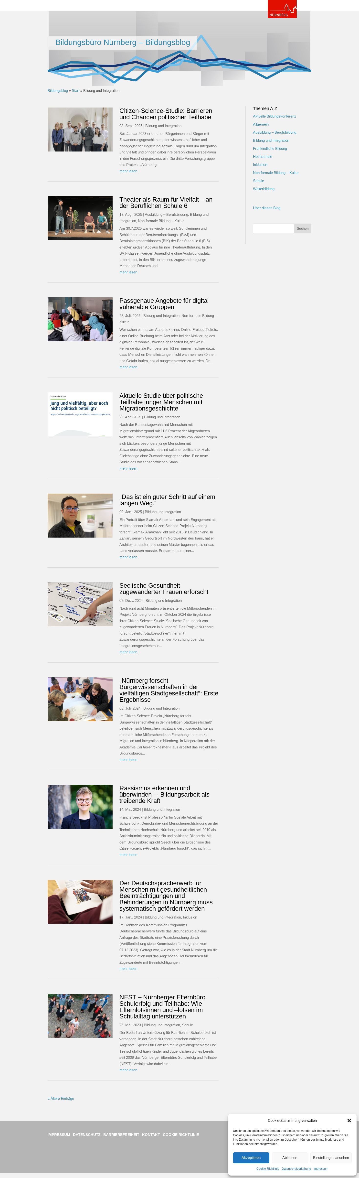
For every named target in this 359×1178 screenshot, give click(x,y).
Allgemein (261, 124)
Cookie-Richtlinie (267, 1168)
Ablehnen (289, 1158)
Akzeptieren (251, 1158)
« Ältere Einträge (61, 1098)
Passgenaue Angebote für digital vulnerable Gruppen (164, 304)
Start (75, 90)
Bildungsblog (58, 90)
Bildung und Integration (163, 126)
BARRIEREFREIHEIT (121, 1135)
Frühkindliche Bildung (270, 148)
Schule (187, 1025)
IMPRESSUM (59, 1135)
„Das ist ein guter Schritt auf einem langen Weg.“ (167, 500)
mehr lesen (128, 171)
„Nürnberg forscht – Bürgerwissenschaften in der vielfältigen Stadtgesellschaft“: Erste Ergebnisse (168, 690)
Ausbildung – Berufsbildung (166, 214)
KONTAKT (151, 1135)
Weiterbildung (264, 189)
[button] (349, 1120)
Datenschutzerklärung (296, 1168)
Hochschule (262, 156)
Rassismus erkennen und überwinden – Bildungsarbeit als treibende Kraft (164, 794)
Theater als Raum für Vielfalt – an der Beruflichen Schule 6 (165, 202)
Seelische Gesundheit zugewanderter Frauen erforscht (163, 588)
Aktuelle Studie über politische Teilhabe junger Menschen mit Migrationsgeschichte (161, 402)
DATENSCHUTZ (87, 1135)
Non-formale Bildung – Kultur (161, 221)
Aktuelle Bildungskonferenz (274, 116)
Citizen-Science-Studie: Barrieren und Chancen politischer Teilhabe (165, 114)
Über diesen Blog (266, 208)
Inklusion (190, 917)
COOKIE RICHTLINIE (181, 1135)
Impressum (321, 1168)
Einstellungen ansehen (331, 1158)
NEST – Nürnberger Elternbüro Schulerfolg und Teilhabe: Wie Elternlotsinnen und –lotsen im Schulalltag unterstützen (162, 1007)
